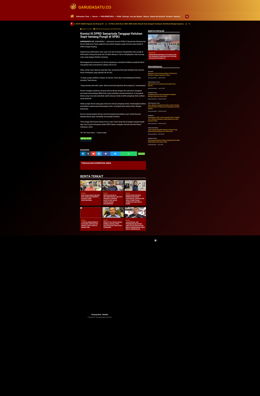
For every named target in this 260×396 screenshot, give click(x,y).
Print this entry (85, 141)
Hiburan (146, 16)
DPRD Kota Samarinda (102, 29)
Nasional (177, 16)
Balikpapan (151, 115)
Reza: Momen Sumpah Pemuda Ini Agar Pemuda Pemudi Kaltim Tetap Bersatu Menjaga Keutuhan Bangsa (164, 106)
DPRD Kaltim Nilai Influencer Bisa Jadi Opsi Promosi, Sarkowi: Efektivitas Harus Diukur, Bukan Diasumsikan (112, 199)
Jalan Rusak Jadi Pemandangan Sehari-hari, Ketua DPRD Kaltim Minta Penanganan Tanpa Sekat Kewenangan (135, 225)
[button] (187, 16)
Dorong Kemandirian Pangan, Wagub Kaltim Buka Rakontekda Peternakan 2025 (164, 141)
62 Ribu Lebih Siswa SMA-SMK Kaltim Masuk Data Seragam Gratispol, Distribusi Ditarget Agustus (130, 24)
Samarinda (150, 71)
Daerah (95, 16)
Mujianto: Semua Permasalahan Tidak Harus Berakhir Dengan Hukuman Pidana (162, 74)
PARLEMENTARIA (107, 16)
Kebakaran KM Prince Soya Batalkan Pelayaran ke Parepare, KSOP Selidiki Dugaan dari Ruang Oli (162, 56)
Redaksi (105, 315)
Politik (119, 16)
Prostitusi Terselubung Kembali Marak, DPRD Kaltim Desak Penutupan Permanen (112, 224)
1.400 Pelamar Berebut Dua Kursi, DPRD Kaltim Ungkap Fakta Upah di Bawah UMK (89, 224)
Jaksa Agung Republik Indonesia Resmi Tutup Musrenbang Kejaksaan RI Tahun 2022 (162, 130)
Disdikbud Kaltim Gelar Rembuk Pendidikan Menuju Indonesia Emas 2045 (162, 95)
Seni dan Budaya (136, 16)
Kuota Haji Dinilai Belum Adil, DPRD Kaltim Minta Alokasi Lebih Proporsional (90, 197)
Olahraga (125, 16)
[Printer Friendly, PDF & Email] (86, 138)
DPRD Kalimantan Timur (154, 82)
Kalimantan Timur (82, 16)
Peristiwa (169, 16)
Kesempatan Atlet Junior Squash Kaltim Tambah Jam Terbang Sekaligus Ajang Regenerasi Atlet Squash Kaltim (163, 119)
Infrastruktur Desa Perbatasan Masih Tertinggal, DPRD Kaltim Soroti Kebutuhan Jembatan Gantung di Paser (135, 199)
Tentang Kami (96, 315)
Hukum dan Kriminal (157, 16)
